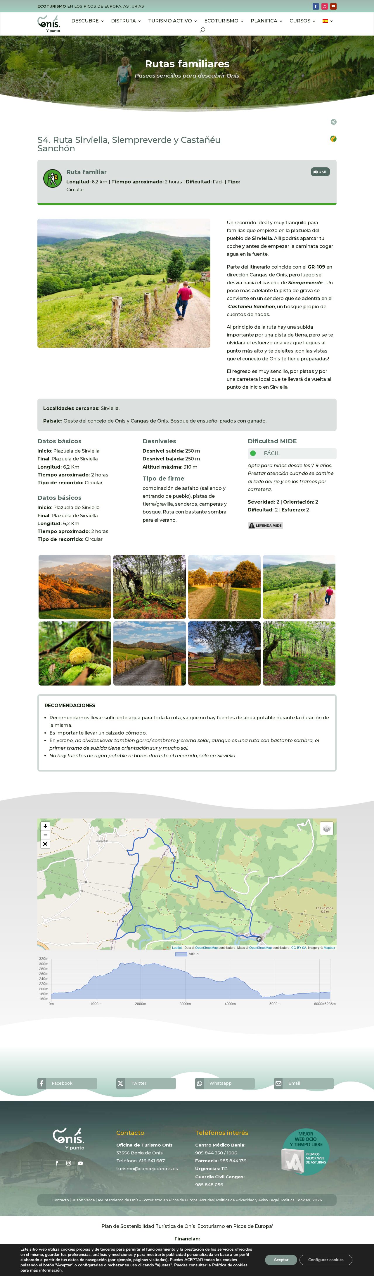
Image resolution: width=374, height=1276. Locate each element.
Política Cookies (295, 1200)
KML (322, 171)
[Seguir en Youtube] (333, 6)
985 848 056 (209, 1184)
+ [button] (45, 826)
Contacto (60, 1200)
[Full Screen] (45, 843)
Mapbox (329, 947)
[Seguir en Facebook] (316, 6)
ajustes (163, 1265)
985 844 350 (209, 1153)
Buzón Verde (83, 1200)
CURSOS (300, 21)
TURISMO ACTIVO (170, 21)
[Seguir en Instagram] (324, 6)
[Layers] (326, 828)
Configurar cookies (326, 1260)
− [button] (45, 835)
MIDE (288, 441)
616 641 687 (152, 1160)
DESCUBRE (85, 21)
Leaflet (177, 947)
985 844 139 (233, 1160)
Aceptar (281, 1260)
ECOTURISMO (221, 21)
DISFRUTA (123, 21)
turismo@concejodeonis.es (147, 1168)
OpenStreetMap (206, 947)
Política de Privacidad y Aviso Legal (247, 1200)
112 (224, 1168)
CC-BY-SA (298, 947)
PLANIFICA (264, 21)
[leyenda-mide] (265, 527)
